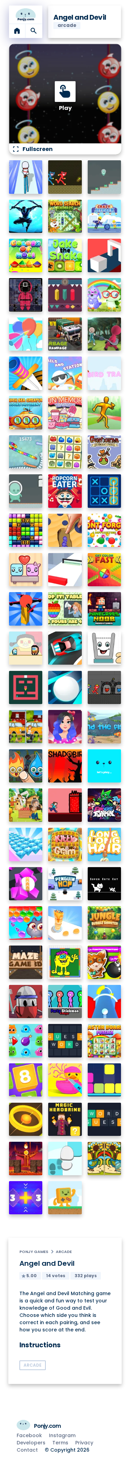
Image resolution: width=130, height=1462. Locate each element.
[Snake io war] (26, 452)
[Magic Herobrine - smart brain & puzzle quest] (65, 1119)
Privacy (84, 1442)
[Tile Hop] (65, 1158)
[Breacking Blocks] (104, 1080)
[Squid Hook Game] (104, 334)
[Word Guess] (104, 1119)
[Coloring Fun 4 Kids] (65, 962)
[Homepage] (26, 14)
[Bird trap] (104, 373)
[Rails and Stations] (65, 373)
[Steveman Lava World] (65, 805)
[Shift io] (65, 570)
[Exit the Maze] (26, 687)
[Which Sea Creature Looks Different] (26, 412)
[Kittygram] (65, 844)
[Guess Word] (65, 1040)
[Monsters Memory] (65, 452)
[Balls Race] (104, 766)
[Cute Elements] (26, 766)
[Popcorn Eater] (65, 491)
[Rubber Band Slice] (65, 1080)
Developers (31, 1442)
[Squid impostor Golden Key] (26, 648)
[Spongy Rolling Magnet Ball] (26, 884)
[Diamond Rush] (26, 844)
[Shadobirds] (65, 766)
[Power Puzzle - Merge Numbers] (26, 1080)
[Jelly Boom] (26, 1040)
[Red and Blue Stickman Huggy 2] (104, 687)
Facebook (29, 1435)
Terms (60, 1442)
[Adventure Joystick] (65, 1198)
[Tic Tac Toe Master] (104, 491)
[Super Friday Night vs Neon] (104, 805)
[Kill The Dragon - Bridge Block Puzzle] (26, 1158)
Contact (27, 1449)
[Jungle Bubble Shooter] (104, 923)
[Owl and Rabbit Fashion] (104, 295)
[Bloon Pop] (26, 334)
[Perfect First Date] (65, 726)
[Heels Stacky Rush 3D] (26, 177)
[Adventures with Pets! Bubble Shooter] (26, 923)
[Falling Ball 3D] (65, 687)
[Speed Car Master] (65, 648)
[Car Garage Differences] (26, 726)
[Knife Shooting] (26, 373)
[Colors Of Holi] (26, 255)
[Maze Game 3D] (26, 962)
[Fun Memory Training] (65, 412)
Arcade (64, 1251)
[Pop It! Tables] (65, 609)
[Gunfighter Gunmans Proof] (104, 452)
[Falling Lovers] (26, 570)
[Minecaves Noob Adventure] (104, 609)
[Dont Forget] (104, 530)
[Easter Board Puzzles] (104, 1040)
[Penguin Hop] (65, 884)
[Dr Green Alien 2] (26, 491)
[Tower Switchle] (104, 1001)
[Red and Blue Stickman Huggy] (65, 177)
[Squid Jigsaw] (26, 295)
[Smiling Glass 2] (104, 648)
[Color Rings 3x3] (26, 1119)
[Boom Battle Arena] (104, 962)
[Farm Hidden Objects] (26, 805)
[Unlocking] (65, 295)
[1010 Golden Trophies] (26, 530)
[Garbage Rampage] (65, 334)
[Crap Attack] (26, 1001)
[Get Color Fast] (104, 570)
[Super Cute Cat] (104, 884)
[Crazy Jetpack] (104, 216)
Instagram (62, 1435)
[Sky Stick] (104, 412)
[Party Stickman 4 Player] (65, 1001)
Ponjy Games (33, 1251)
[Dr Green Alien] (104, 177)
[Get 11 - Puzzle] (26, 1198)
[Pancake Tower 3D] (65, 923)
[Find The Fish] (104, 726)
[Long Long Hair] (104, 844)
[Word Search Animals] (65, 216)
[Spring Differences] (104, 1158)
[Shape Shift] (104, 255)
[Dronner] (26, 609)
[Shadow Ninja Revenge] (26, 216)
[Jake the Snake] (65, 255)
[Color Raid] (65, 530)
